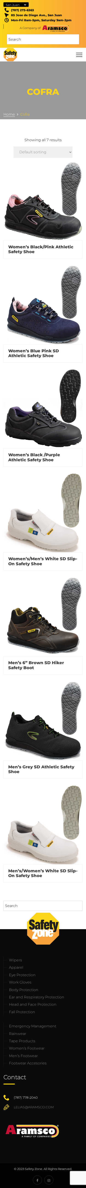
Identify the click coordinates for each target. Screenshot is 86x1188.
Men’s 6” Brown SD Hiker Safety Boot (36, 665)
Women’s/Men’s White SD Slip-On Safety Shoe (42, 561)
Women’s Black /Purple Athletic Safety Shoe (34, 457)
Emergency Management (32, 1026)
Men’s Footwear (23, 1056)
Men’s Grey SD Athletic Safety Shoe (41, 769)
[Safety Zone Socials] (37, 1180)
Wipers (15, 960)
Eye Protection (22, 975)
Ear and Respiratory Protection (36, 997)
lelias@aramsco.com (34, 1107)
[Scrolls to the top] (72, 1178)
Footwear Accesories (28, 1063)
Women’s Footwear (26, 1048)
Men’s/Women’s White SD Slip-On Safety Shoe (43, 873)
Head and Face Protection (32, 1004)
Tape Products (22, 1041)
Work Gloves (20, 982)
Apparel (16, 967)
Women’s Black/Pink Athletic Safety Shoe (40, 249)
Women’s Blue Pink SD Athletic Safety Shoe (33, 353)
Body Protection (23, 990)
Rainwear (17, 1034)
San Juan (12, 5)
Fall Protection (22, 1012)
